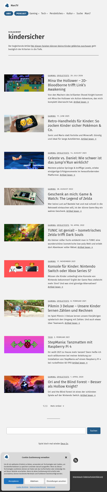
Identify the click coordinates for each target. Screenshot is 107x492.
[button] (66, 457)
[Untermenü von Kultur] (74, 13)
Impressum (51, 487)
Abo (8, 13)
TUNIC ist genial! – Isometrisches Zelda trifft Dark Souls (74, 232)
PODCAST (21, 13)
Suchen (93, 430)
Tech (50, 337)
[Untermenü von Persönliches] (64, 13)
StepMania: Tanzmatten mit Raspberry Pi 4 (70, 344)
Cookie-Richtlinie (22, 487)
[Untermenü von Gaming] (38, 13)
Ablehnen (34, 481)
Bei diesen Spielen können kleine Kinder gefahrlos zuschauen (61, 46)
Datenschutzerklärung (38, 487)
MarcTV (14, 5)
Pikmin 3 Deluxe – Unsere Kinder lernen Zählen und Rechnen (74, 308)
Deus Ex (64, 443)
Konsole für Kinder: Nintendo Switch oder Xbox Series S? (71, 268)
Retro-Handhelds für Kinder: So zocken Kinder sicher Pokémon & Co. (74, 125)
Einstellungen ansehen (56, 481)
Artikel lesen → (81, 102)
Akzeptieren (13, 481)
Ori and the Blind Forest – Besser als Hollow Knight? (74, 384)
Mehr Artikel (57, 406)
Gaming (52, 75)
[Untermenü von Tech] (47, 13)
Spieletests (63, 75)
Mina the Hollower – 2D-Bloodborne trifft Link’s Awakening (67, 85)
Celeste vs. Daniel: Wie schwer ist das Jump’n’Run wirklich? (75, 160)
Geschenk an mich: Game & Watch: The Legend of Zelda (70, 196)
